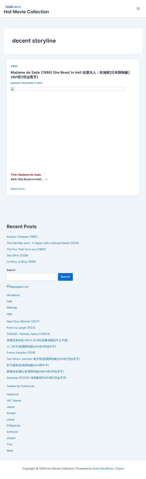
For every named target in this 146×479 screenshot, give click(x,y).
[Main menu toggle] (138, 9)
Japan (14, 66)
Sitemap (12, 307)
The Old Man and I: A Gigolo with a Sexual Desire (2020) (43, 243)
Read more (18, 188)
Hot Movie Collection (26, 11)
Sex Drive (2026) (17, 255)
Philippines (14, 425)
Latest (11, 419)
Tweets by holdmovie (20, 386)
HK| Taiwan (14, 400)
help (9, 301)
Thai (9, 444)
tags (9, 314)
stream (11, 438)
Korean (11, 413)
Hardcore (13, 394)
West (10, 450)
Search (11, 270)
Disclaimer (13, 295)
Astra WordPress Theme (108, 468)
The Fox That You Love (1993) (26, 249)
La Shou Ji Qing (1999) (21, 261)
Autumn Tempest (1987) (22, 236)
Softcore (12, 432)
